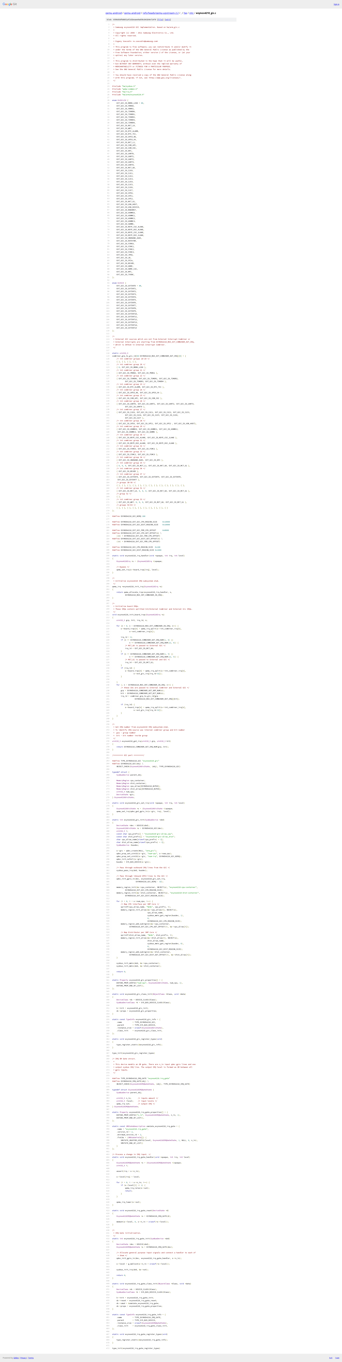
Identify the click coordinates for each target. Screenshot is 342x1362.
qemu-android (114, 13)
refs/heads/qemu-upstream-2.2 (161, 13)
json (337, 1358)
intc (191, 13)
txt (330, 1358)
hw (185, 13)
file (160, 19)
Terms (31, 1358)
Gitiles (16, 1358)
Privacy (23, 1358)
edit (168, 19)
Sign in (336, 4)
